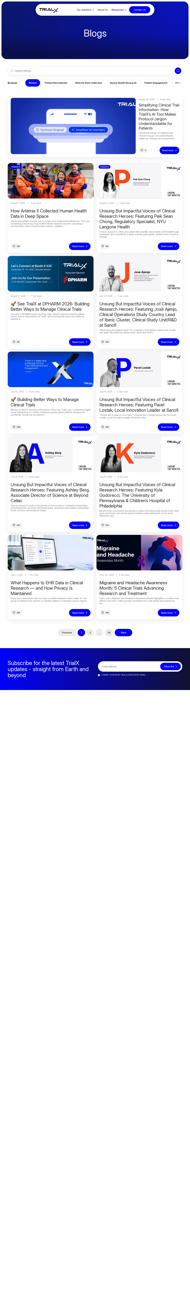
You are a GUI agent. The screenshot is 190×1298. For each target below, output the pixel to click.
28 (108, 632)
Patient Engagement (155, 82)
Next (123, 632)
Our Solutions (84, 9)
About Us (103, 9)
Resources (118, 9)
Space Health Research (123, 82)
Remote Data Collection (88, 82)
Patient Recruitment (56, 82)
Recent (33, 82)
